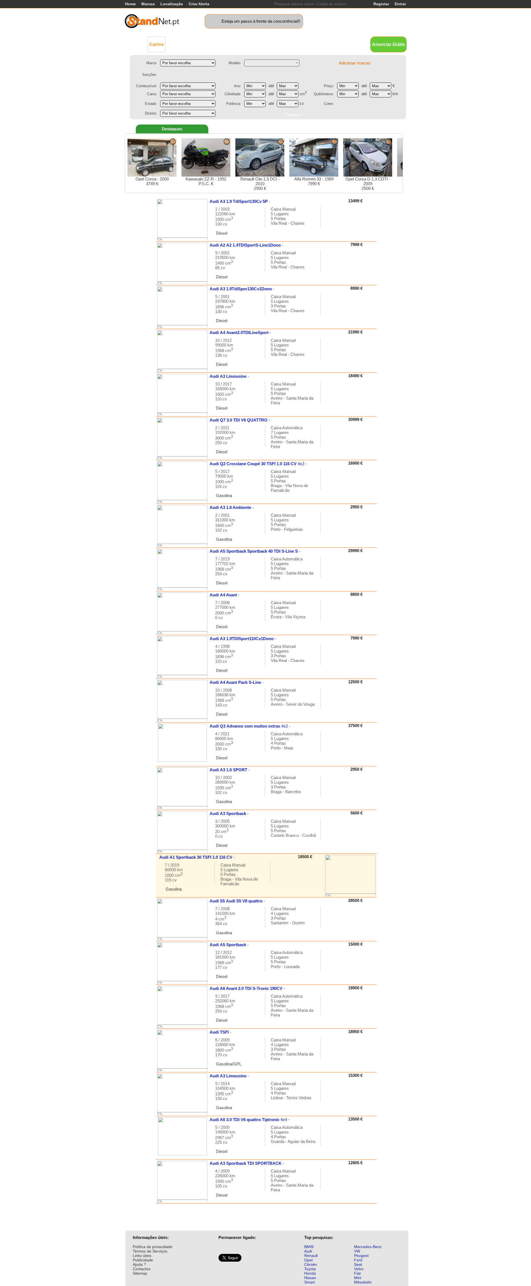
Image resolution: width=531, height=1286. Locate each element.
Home (130, 4)
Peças (310, 44)
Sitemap (140, 1273)
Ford (358, 1260)
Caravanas (253, 44)
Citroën (310, 1264)
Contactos (141, 1269)
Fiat (357, 1273)
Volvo (358, 1269)
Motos (231, 44)
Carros (156, 44)
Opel (308, 1260)
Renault (311, 1255)
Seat (358, 1264)
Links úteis (142, 1255)
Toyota (310, 1269)
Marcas (148, 4)
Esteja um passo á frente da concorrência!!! (261, 21)
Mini (357, 1277)
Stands (328, 44)
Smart (309, 1282)
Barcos (276, 44)
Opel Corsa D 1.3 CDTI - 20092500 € (367, 184)
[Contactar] (331, 219)
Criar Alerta (199, 4)
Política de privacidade (152, 1246)
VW (357, 1251)
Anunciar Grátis (388, 44)
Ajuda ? (139, 1264)
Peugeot (361, 1255)
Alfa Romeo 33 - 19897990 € (314, 181)
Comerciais (181, 44)
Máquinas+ (208, 44)
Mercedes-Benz (368, 1246)
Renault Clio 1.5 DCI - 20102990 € (260, 184)
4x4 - (250, 1119)
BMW (309, 1246)
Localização (171, 4)
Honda (310, 1273)
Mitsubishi (362, 1282)
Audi (308, 1251)
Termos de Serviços (150, 1251)
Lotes (294, 44)
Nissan (310, 1277)
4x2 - (258, 463)
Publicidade (143, 1260)
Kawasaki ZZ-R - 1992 (206, 181)
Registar (381, 4)
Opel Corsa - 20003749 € (152, 181)
